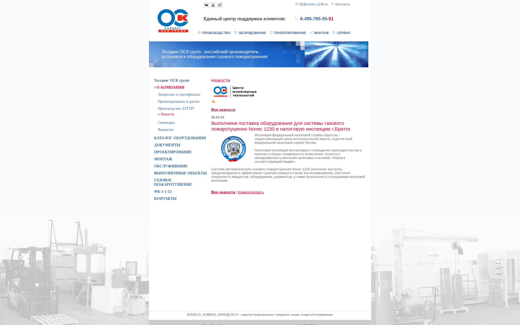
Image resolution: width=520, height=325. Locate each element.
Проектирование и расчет (179, 102)
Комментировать (251, 192)
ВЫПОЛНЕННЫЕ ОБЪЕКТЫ (180, 173)
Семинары (166, 123)
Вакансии (166, 130)
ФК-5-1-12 (163, 192)
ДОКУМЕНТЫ (167, 145)
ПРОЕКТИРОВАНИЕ (173, 152)
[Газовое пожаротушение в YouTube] (213, 6)
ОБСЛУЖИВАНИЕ (171, 166)
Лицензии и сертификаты (179, 94)
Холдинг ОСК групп (171, 80)
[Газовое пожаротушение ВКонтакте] (206, 6)
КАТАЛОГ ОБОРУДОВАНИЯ (180, 138)
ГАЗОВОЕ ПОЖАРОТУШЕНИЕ (173, 182)
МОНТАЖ (163, 159)
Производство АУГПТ (176, 109)
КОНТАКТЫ (165, 199)
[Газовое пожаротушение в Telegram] (219, 6)
